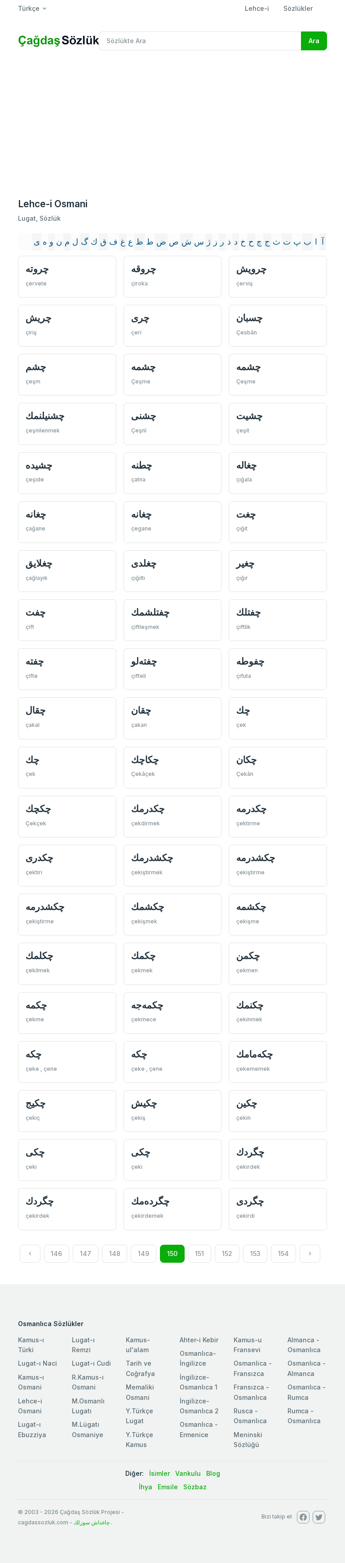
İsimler (159, 1473)
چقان (141, 710)
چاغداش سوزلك (92, 1522)
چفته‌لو (144, 661)
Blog (213, 1473)
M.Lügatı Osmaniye (87, 1429)
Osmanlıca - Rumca (307, 1392)
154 (283, 1253)
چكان (246, 759)
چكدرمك (148, 808)
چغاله (246, 465)
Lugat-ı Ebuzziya (32, 1429)
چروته (37, 268)
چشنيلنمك (45, 415)
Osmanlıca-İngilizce (198, 1358)
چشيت (249, 415)
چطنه (141, 465)
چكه (34, 1054)
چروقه (143, 268)
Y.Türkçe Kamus (139, 1439)
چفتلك (248, 612)
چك (243, 710)
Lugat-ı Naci (37, 1363)
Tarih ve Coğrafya (140, 1368)
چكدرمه (251, 808)
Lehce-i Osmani (30, 1406)
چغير (245, 563)
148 (114, 1253)
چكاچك (145, 759)
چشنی (143, 415)
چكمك (143, 955)
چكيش (144, 1103)
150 (172, 1253)
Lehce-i (257, 8)
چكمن (248, 955)
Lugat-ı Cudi (91, 1363)
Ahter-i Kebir (199, 1340)
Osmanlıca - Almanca (307, 1368)
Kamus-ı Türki (31, 1345)
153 (255, 1253)
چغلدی (144, 563)
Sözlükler (298, 8)
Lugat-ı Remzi (83, 1345)
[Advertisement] (172, 125)
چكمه (36, 1005)
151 (199, 1253)
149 (143, 1253)
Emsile (168, 1487)
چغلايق (39, 563)
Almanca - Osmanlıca (304, 1345)
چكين (246, 1103)
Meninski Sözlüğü (248, 1439)
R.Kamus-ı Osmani (88, 1382)
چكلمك (39, 955)
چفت (36, 612)
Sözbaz (195, 1487)
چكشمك (147, 906)
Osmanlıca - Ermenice (199, 1429)
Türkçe (29, 8)
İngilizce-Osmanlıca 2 (199, 1406)
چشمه (143, 366)
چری (140, 317)
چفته (35, 661)
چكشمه (251, 906)
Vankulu (188, 1473)
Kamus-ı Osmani (31, 1382)
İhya (145, 1487)
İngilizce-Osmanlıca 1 (198, 1382)
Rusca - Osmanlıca (250, 1416)
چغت (246, 514)
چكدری (39, 857)
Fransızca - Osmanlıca (251, 1392)
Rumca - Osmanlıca (304, 1416)
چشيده (39, 465)
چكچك (38, 808)
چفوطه (250, 661)
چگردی (250, 1201)
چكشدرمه (255, 857)
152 (227, 1253)
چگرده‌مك (150, 1201)
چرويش (251, 268)
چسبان (249, 317)
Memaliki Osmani (140, 1392)
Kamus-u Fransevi (248, 1345)
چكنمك (250, 1005)
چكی (35, 1152)
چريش (39, 317)
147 (85, 1253)
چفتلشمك (150, 612)
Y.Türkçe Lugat (139, 1416)
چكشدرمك (152, 857)
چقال (36, 710)
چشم (36, 366)
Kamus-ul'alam (138, 1345)
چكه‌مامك (254, 1054)
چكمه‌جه (147, 1005)
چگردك (250, 1152)
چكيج (36, 1103)
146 (56, 1253)
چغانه (36, 514)
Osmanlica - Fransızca (253, 1368)
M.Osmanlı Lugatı (88, 1406)
